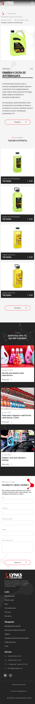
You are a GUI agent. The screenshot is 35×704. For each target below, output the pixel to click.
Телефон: (4, 529)
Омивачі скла (6, 20)
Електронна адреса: (7, 519)
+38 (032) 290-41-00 (14, 660)
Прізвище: (5, 508)
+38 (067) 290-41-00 (14, 656)
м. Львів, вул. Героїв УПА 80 (17, 664)
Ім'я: (3, 497)
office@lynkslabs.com (15, 668)
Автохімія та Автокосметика (11, 17)
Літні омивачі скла (21, 20)
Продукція (11, 13)
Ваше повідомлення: (7, 540)
